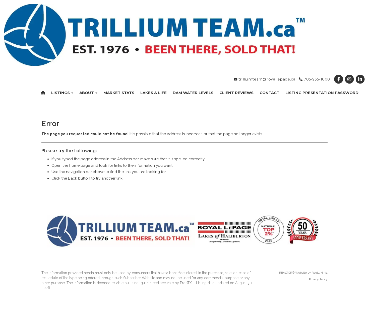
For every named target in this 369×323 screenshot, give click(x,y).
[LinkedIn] (360, 79)
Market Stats (118, 92)
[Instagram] (350, 79)
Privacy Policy (318, 279)
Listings (61, 92)
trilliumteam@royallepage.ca (266, 79)
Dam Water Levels (193, 92)
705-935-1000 (316, 79)
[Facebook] (339, 79)
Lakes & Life (153, 92)
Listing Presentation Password (321, 92)
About (87, 92)
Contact (269, 92)
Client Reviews (236, 92)
